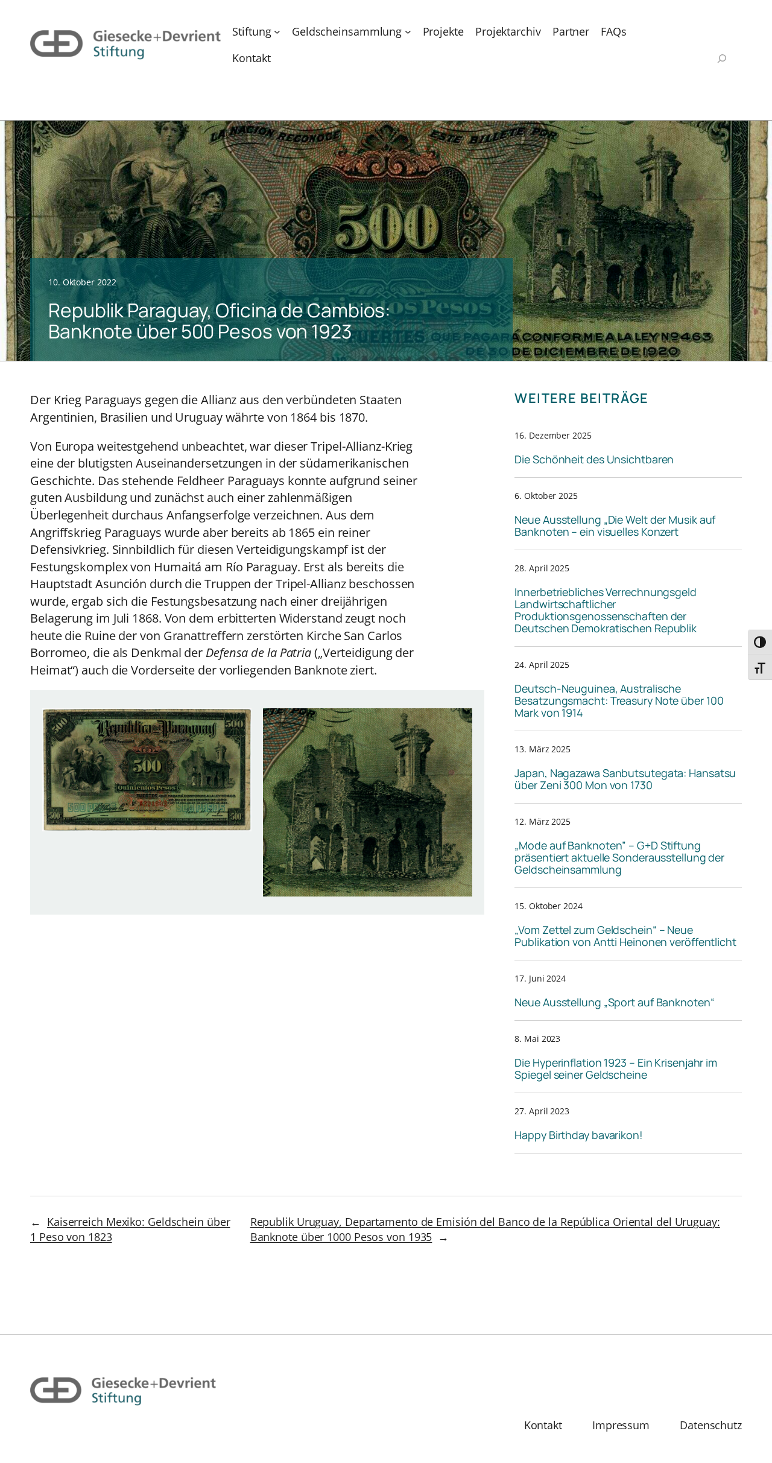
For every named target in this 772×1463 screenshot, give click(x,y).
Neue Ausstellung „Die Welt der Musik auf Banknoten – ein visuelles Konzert (614, 525)
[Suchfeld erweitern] (722, 60)
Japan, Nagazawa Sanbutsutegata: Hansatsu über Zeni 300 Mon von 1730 (625, 779)
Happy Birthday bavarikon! (578, 1135)
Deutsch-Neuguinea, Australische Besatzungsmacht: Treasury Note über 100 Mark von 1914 (618, 700)
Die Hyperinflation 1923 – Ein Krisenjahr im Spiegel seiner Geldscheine (615, 1068)
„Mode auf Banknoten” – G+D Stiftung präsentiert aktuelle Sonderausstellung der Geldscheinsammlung (619, 857)
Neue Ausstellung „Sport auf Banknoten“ (614, 1002)
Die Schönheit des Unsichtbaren (594, 459)
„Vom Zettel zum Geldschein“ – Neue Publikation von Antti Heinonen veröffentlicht (625, 936)
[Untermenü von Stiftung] (277, 31)
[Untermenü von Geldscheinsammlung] (408, 31)
